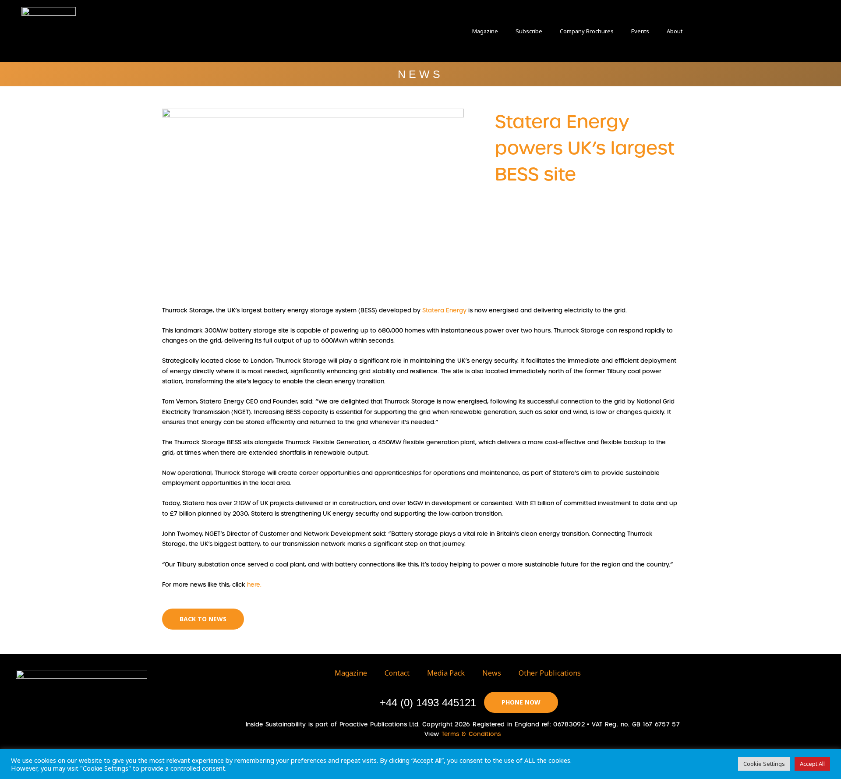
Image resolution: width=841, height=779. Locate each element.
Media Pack (446, 673)
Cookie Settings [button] (764, 764)
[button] (723, 31)
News (491, 673)
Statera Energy (444, 310)
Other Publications (550, 673)
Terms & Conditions (471, 734)
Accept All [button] (812, 764)
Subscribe (529, 31)
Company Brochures (587, 31)
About (674, 31)
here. (254, 584)
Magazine (485, 31)
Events (640, 31)
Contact (397, 673)
